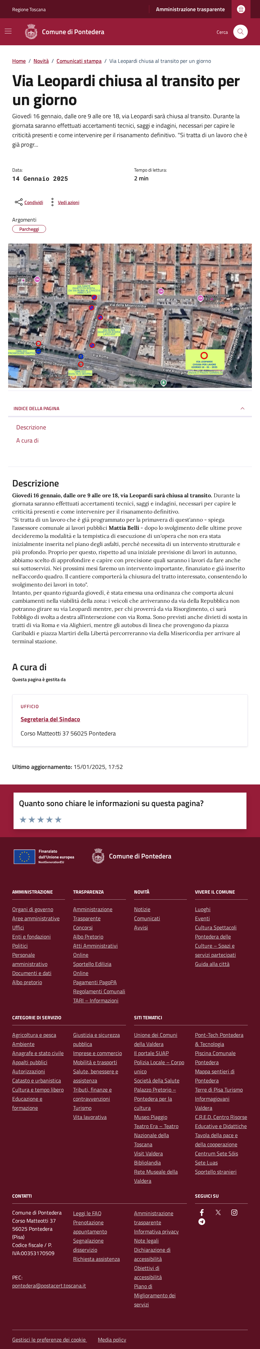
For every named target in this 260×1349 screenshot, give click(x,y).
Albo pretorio (27, 982)
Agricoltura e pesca (34, 1035)
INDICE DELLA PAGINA (36, 408)
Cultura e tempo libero (38, 1089)
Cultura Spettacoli (216, 927)
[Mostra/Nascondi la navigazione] (8, 31)
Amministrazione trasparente (190, 9)
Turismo (82, 1108)
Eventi (202, 918)
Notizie (142, 909)
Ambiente (23, 1044)
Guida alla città (212, 964)
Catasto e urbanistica (36, 1080)
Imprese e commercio (97, 1053)
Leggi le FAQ (87, 1213)
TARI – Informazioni (95, 1000)
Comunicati (147, 918)
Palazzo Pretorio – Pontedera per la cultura (155, 1098)
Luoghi (203, 909)
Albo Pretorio (88, 936)
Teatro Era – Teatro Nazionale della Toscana (156, 1135)
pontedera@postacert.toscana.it (49, 1285)
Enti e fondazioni (31, 936)
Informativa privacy (156, 1231)
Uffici (18, 927)
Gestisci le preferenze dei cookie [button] (49, 1339)
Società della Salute (156, 1080)
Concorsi (83, 927)
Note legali (146, 1240)
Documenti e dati (31, 973)
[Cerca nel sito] (240, 32)
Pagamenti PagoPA (95, 982)
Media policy (112, 1339)
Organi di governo (32, 909)
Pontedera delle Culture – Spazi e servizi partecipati (215, 945)
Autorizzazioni (28, 1071)
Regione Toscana (29, 9)
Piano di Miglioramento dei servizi (155, 1295)
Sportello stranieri (216, 1172)
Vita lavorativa (90, 1117)
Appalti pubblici (29, 1062)
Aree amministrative (36, 918)
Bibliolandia (147, 1162)
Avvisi (141, 927)
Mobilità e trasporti (95, 1062)
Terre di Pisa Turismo (219, 1089)
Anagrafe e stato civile (38, 1053)
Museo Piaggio (150, 1117)
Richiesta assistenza (96, 1259)
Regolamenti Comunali (99, 991)
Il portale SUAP (151, 1053)
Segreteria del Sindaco (50, 719)
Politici (20, 946)
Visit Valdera (148, 1153)
